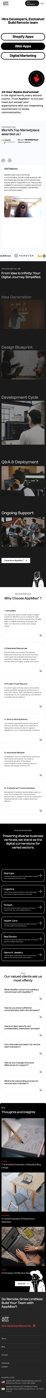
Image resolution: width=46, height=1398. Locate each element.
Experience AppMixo (14, 560)
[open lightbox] (23, 206)
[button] (42, 3)
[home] (5, 3)
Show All (21, 1284)
